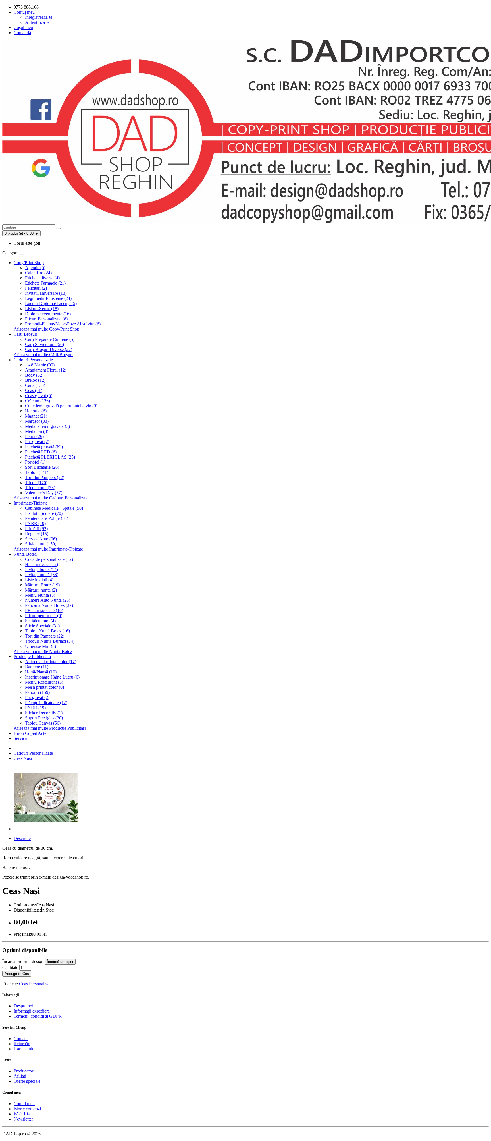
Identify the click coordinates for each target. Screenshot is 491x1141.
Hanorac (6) (36, 410)
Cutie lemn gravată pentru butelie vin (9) (61, 405)
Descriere (22, 838)
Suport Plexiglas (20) (44, 717)
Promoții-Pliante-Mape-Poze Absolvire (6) (63, 323)
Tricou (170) (36, 482)
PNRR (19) (35, 523)
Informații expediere (32, 1011)
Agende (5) (35, 267)
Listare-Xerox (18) (42, 308)
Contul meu (24, 1103)
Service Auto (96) (41, 538)
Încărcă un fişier (60, 962)
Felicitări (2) (36, 288)
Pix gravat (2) (37, 441)
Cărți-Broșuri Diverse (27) (48, 349)
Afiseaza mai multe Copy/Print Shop (46, 329)
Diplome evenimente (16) (48, 313)
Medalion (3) (36, 431)
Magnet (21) (36, 416)
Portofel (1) (35, 462)
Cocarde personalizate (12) (49, 559)
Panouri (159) (37, 692)
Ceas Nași (23, 758)
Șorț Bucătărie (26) (42, 467)
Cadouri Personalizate (33, 359)
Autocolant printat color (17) (50, 661)
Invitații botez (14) (41, 569)
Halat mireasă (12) (41, 564)
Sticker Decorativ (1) (44, 712)
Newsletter (23, 1119)
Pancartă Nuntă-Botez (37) (49, 605)
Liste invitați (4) (39, 579)
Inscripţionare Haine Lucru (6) (52, 677)
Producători (24, 1071)
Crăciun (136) (37, 400)
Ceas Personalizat (35, 983)
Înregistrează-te (38, 17)
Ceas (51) (33, 390)
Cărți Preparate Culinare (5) (49, 339)
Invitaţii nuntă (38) (41, 574)
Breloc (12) (35, 380)
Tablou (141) (36, 472)
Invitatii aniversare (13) (45, 293)
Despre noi (23, 1005)
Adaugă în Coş (17, 974)
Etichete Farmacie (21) (45, 283)
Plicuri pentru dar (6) (43, 615)
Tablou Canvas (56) (43, 723)
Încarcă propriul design (22, 961)
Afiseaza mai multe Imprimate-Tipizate (48, 549)
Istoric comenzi (27, 1108)
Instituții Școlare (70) (44, 513)
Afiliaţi (20, 1076)
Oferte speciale (27, 1081)
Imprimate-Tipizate (30, 503)
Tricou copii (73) (40, 487)
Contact (21, 1038)
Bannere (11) (36, 666)
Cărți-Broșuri (25, 334)
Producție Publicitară (32, 656)
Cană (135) (35, 385)
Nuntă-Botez (25, 554)
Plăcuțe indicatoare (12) (46, 702)
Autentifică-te (37, 22)
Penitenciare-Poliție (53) (46, 518)
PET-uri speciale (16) (44, 610)
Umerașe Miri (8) (40, 646)
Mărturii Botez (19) (42, 584)
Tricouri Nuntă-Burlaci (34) (49, 641)
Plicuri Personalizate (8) (46, 318)
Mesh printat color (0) (44, 687)
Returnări (22, 1043)
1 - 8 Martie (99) (40, 364)
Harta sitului (25, 1048)
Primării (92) (36, 528)
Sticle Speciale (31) (42, 625)
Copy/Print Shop (29, 262)
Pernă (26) (34, 436)
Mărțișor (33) (37, 421)
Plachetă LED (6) (41, 451)
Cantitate (10, 967)
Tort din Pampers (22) (44, 477)
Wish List (22, 1113)
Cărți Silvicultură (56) (44, 344)
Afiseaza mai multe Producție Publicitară (50, 728)
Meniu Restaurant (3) (44, 682)
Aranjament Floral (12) (45, 370)
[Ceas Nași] (46, 828)
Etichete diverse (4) (42, 277)
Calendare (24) (38, 272)
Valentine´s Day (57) (43, 492)
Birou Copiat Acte (30, 733)
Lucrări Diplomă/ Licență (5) (51, 303)
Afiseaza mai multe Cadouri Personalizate (51, 497)
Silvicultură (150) (40, 544)
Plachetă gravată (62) (44, 446)
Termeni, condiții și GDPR (38, 1016)
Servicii (20, 738)
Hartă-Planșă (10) (41, 671)
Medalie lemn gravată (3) (47, 426)
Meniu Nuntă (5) (40, 595)
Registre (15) (36, 533)
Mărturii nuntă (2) (41, 590)
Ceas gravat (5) (38, 395)
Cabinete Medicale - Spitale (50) (54, 508)
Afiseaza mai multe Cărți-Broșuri (43, 354)
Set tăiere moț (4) (40, 620)
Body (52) (34, 375)
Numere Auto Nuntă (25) (47, 600)
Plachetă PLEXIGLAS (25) (50, 457)
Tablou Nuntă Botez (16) (47, 630)
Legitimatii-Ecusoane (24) (48, 298)
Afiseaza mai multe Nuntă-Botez (43, 651)
